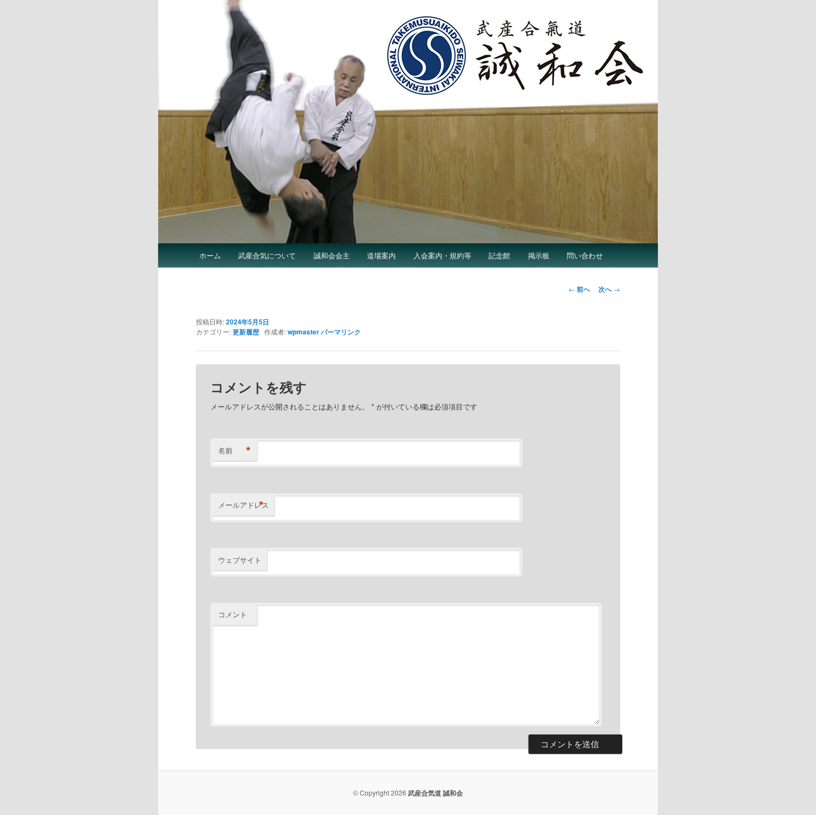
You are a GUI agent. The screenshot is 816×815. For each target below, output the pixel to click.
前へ (579, 289)
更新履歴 (246, 332)
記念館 (499, 255)
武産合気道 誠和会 (435, 793)
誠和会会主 (332, 255)
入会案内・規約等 (442, 255)
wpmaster (303, 332)
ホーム (210, 255)
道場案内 (381, 255)
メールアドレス (243, 505)
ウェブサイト (239, 559)
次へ (609, 289)
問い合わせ (585, 255)
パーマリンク (341, 332)
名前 (234, 450)
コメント (232, 614)
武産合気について (267, 255)
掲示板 (539, 255)
